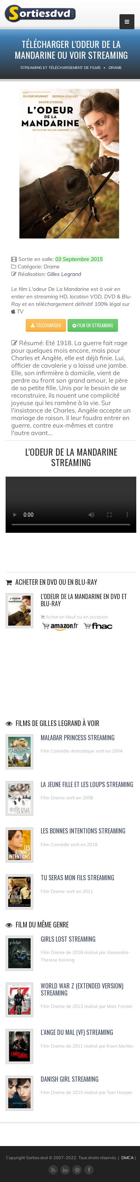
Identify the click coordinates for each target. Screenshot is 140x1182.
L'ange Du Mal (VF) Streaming (77, 1032)
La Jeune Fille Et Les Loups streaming (87, 784)
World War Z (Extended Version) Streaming (82, 989)
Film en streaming (94, 325)
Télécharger (48, 325)
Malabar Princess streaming (78, 737)
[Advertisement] (71, 551)
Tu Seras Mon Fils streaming (77, 877)
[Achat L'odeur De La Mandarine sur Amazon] (61, 626)
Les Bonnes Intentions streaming (83, 830)
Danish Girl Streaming (70, 1079)
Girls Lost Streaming (68, 939)
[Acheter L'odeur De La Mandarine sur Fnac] (97, 626)
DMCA (127, 1157)
